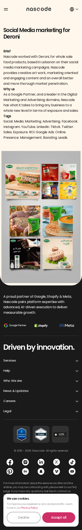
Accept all (58, 517)
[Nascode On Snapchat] (41, 471)
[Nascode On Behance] (25, 471)
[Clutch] (41, 434)
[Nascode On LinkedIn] (41, 462)
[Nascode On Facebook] (10, 462)
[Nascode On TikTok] (72, 462)
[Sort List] (60, 434)
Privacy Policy (29, 508)
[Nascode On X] (56, 462)
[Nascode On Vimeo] (56, 471)
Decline (23, 517)
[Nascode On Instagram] (25, 462)
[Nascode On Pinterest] (10, 471)
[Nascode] (39, 8)
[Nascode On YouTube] (72, 471)
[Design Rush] (21, 434)
